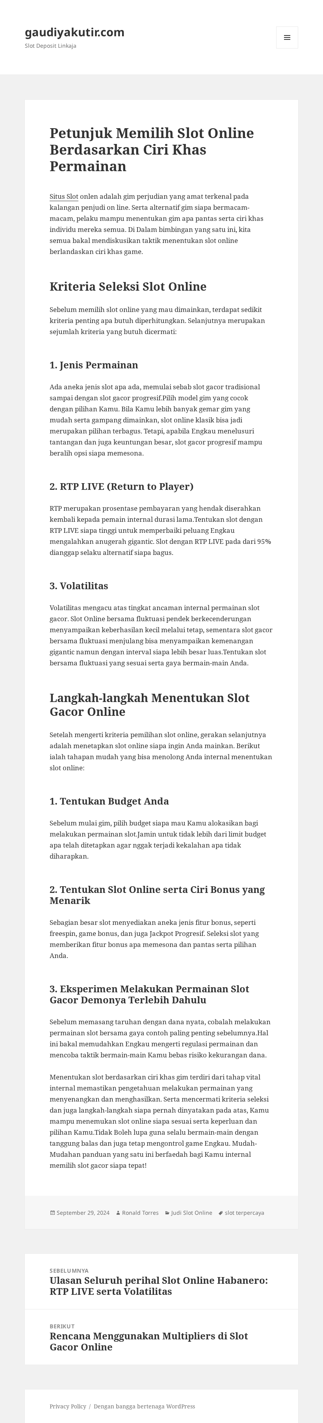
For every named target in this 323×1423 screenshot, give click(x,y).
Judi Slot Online (191, 1212)
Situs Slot (64, 196)
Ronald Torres (140, 1212)
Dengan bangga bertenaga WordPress (144, 1406)
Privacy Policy (68, 1406)
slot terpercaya (244, 1212)
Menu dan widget (287, 48)
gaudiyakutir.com (74, 31)
